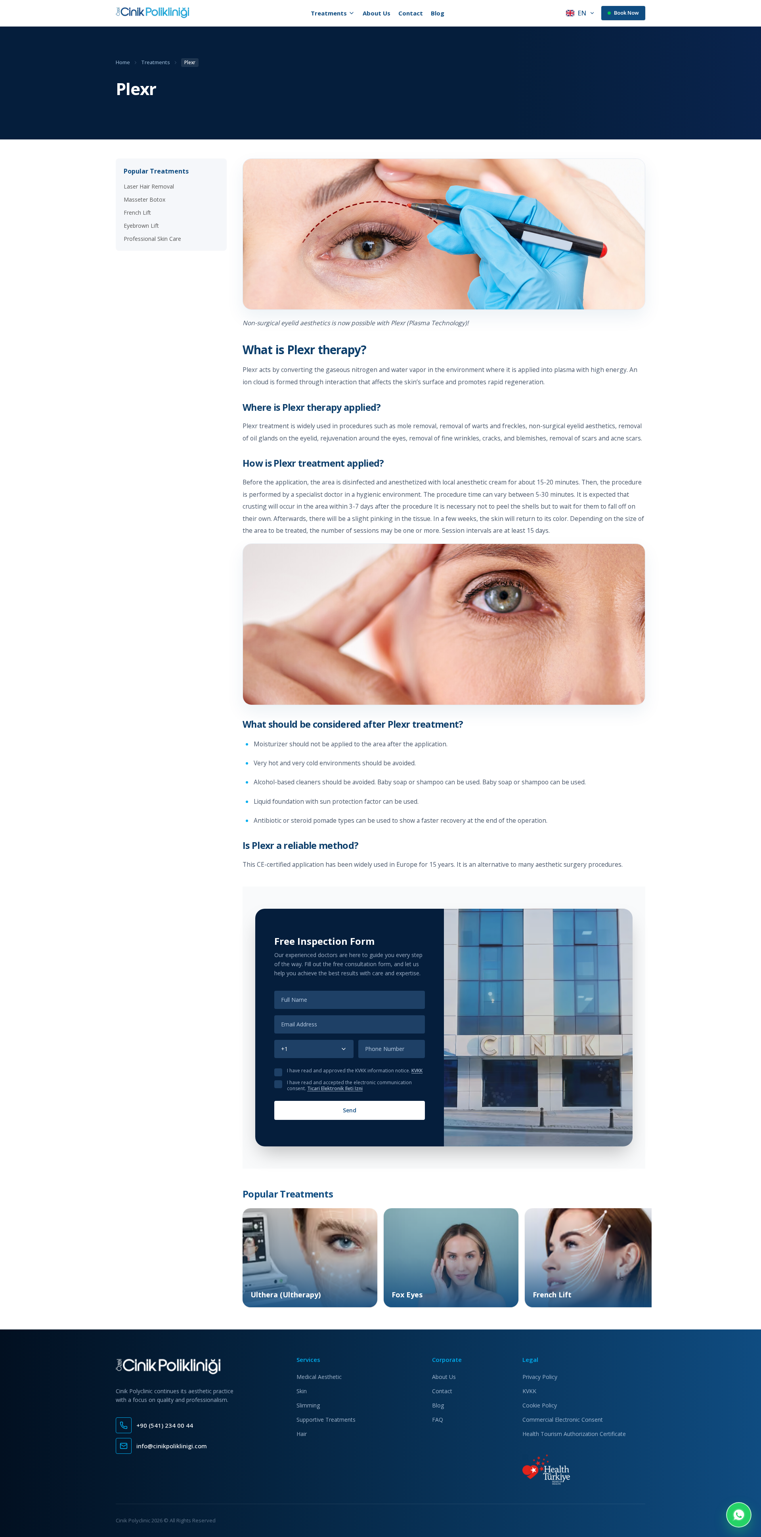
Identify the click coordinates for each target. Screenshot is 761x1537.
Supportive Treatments (326, 1419)
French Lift (137, 212)
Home (123, 62)
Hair (301, 1434)
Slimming (308, 1405)
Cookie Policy (539, 1405)
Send (349, 1110)
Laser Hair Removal (149, 186)
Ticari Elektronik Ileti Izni (335, 1088)
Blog (437, 13)
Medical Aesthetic (319, 1377)
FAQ (437, 1419)
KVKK (417, 1070)
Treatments (155, 62)
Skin (301, 1391)
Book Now (626, 12)
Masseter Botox (144, 199)
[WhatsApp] (738, 1514)
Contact (410, 13)
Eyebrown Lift (141, 225)
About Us (376, 13)
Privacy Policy (539, 1377)
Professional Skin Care (152, 238)
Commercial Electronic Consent (562, 1419)
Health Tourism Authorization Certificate (574, 1434)
